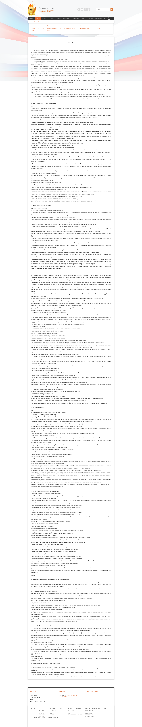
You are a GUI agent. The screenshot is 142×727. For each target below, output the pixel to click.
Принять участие (100, 18)
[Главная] (33, 8)
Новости (45, 18)
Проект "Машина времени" (75, 714)
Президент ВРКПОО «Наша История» (37, 29)
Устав (81, 25)
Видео (69, 713)
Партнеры (41, 710)
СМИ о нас (41, 711)
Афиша (53, 18)
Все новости (53, 710)
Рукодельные (89, 714)
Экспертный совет (84, 28)
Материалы (71, 710)
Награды (98, 28)
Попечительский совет (69, 28)
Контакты (41, 713)
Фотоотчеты (71, 711)
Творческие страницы (79, 18)
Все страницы (89, 710)
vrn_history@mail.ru (63, 696)
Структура (98, 25)
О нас (37, 18)
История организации (69, 25)
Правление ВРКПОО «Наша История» (54, 29)
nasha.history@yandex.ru (73, 695)
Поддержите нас (53, 717)
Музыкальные (89, 713)
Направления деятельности (54, 25)
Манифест (33, 25)
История (52, 713)
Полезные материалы (63, 18)
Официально (42, 714)
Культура (52, 711)
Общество (52, 714)
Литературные (89, 711)
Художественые (89, 716)
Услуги (91, 18)
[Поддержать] (109, 18)
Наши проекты (42, 716)
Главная (31, 18)
